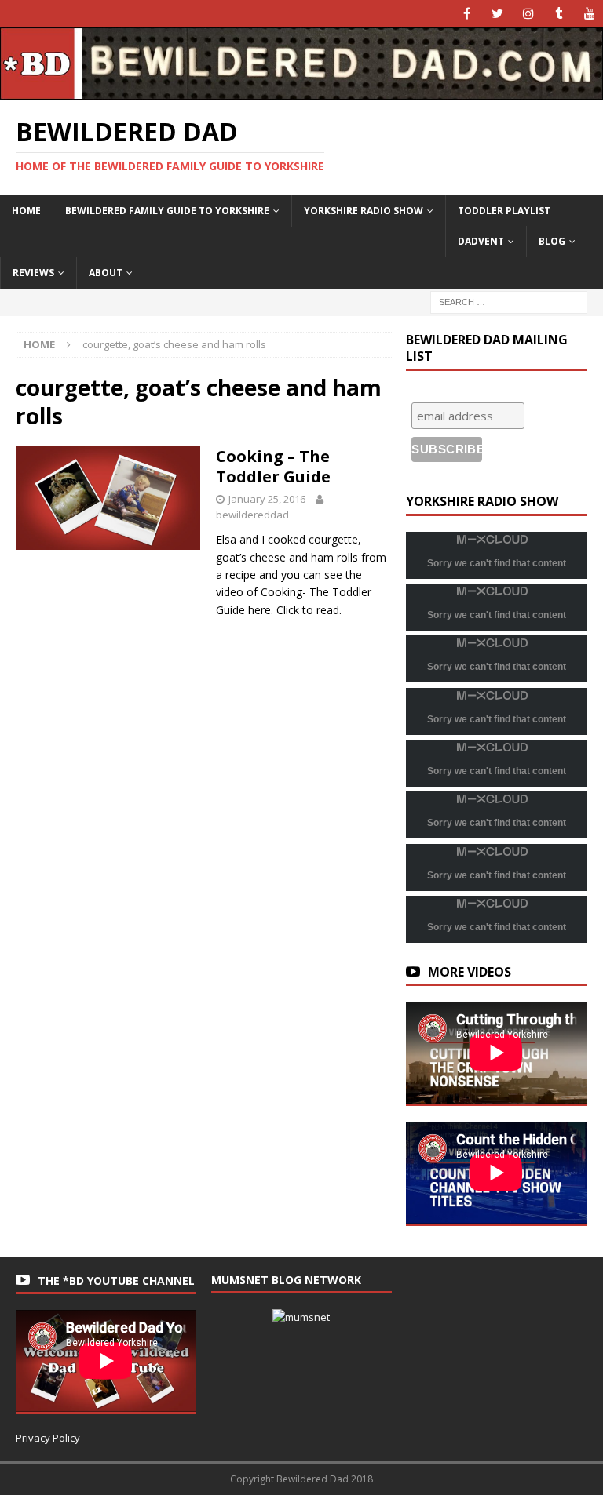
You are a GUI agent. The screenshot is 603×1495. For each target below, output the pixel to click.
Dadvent (481, 241)
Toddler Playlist (504, 210)
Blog (552, 241)
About (105, 272)
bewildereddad (252, 514)
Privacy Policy (48, 1438)
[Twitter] (497, 13)
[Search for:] (508, 300)
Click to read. (309, 609)
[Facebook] (467, 13)
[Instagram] (528, 13)
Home (26, 210)
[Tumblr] (558, 13)
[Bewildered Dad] (301, 90)
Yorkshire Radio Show (363, 210)
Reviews (33, 272)
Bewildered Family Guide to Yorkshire (167, 210)
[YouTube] (589, 13)
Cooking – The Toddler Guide (273, 466)
